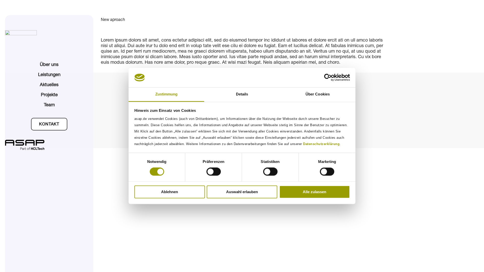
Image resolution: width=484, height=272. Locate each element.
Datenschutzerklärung (321, 144)
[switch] (213, 172)
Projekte (49, 95)
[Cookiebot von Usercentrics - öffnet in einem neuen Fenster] (328, 77)
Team (49, 105)
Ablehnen (169, 192)
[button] (49, 124)
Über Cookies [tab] (318, 94)
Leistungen (49, 75)
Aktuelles (49, 85)
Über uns (49, 65)
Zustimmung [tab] (166, 94)
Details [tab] (242, 94)
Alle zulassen (314, 192)
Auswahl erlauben (242, 192)
